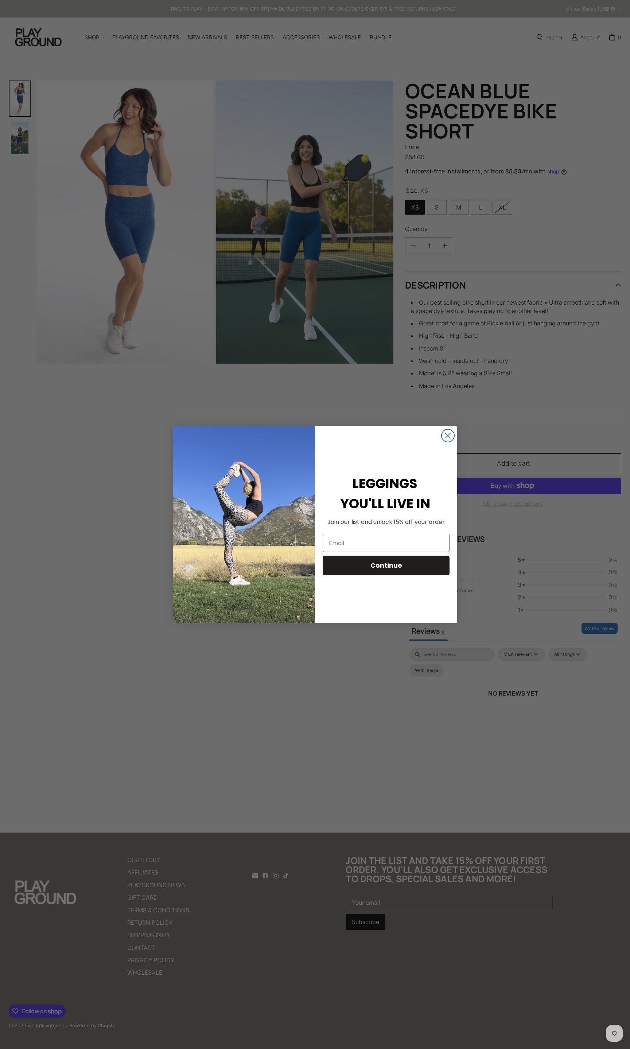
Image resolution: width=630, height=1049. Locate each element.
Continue (386, 565)
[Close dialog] (448, 435)
